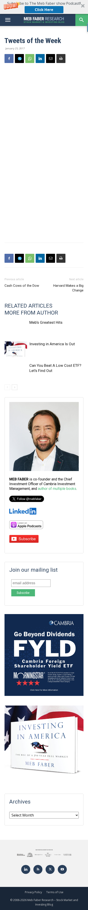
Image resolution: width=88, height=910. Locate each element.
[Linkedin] (40, 58)
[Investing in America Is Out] (16, 349)
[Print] (60, 58)
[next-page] (14, 387)
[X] (19, 58)
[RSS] (37, 869)
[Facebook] (9, 58)
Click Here (44, 9)
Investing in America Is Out (52, 344)
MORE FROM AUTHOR (31, 313)
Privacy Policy (33, 892)
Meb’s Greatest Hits (46, 322)
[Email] (50, 58)
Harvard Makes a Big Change (68, 288)
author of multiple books (57, 488)
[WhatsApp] (29, 58)
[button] (44, 7)
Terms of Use (54, 892)
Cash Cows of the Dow (22, 286)
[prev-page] (7, 387)
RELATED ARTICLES (28, 306)
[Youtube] (62, 869)
